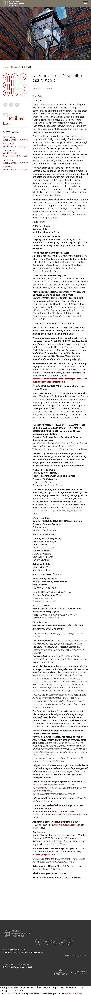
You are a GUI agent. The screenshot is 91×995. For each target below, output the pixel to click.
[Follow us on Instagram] (54, 942)
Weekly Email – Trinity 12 (15, 146)
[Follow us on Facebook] (38, 942)
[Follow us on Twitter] (46, 942)
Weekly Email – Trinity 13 (15, 139)
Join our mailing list (74, 955)
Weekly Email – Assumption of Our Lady (15, 155)
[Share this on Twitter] (11, 105)
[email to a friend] (17, 105)
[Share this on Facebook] (5, 105)
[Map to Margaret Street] (70, 942)
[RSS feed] (86, 956)
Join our (13, 119)
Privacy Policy (75, 993)
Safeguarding (23, 964)
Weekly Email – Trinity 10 (15, 162)
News (14, 67)
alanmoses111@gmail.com (65, 814)
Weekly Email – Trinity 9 (15, 169)
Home (6, 67)
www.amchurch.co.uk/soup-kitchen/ (70, 726)
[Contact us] (62, 942)
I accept (86, 988)
